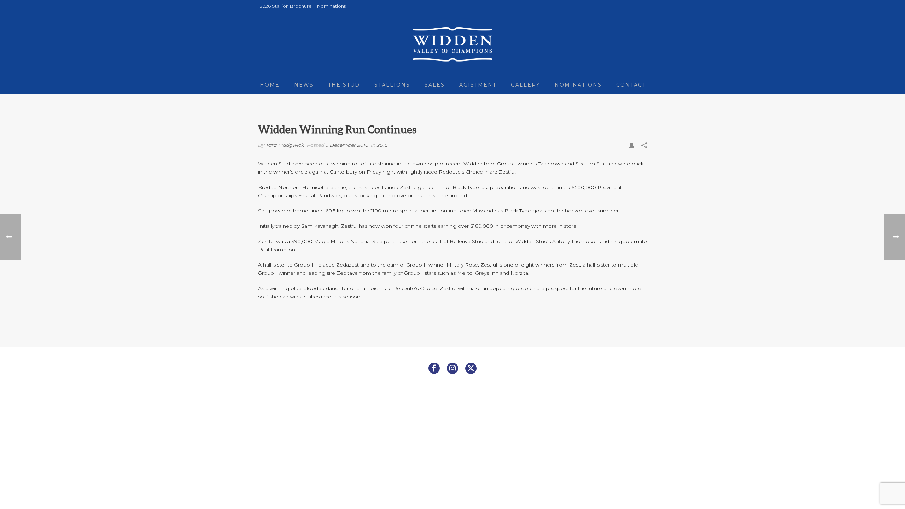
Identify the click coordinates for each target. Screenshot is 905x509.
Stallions (392, 85)
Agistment (477, 85)
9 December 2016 (347, 145)
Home (270, 85)
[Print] (631, 145)
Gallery (525, 85)
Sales (435, 85)
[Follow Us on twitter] (471, 369)
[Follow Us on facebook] (434, 369)
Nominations (578, 85)
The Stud (344, 85)
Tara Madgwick (285, 145)
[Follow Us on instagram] (452, 369)
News (304, 85)
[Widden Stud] (452, 44)
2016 (382, 145)
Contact (631, 85)
